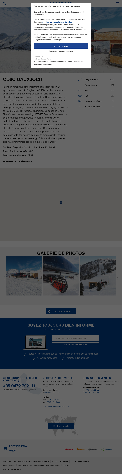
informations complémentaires (61, 51)
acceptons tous (61, 46)
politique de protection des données (57, 22)
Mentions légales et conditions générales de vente (53, 61)
